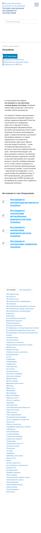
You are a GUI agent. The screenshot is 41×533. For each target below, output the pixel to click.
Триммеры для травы (14, 456)
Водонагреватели (13, 323)
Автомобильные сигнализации (18, 311)
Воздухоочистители (14, 325)
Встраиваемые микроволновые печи (20, 330)
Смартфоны (10, 429)
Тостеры (9, 451)
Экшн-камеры (11, 475)
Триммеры (10, 453)
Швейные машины (13, 472)
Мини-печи (10, 388)
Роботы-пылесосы (13, 424)
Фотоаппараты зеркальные (17, 465)
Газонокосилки (12, 340)
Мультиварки (11, 393)
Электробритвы (12, 482)
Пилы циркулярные (13, 415)
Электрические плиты (14, 480)
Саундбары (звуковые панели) (18, 427)
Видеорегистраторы (14, 321)
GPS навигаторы (12, 294)
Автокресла (11, 297)
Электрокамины (12, 489)
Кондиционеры (12, 354)
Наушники (10, 403)
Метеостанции (12, 381)
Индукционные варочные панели (19, 345)
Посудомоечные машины (16, 417)
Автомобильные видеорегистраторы (20, 306)
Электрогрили (11, 487)
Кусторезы (10, 369)
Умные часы (11, 458)
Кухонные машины (13, 376)
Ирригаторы (11, 347)
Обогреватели (11, 405)
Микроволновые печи (14, 383)
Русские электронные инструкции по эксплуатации (13, 10)
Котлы (8, 357)
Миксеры (9, 386)
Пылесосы (10, 422)
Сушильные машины (14, 439)
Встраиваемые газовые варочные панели (22, 328)
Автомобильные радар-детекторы (20, 309)
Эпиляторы (10, 492)
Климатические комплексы (17, 352)
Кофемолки (10, 364)
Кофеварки (10, 359)
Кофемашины (11, 362)
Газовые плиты (12, 338)
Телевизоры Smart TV (14, 444)
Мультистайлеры (12, 395)
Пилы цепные (11, 412)
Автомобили (11, 304)
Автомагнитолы (12, 299)
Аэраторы (10, 313)
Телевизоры (11, 441)
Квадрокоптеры (12, 350)
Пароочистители (12, 410)
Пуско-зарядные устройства (17, 419)
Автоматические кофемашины (18, 301)
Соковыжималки (12, 434)
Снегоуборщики (12, 432)
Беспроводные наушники (16, 318)
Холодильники (12, 470)
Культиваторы (11, 366)
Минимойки (10, 391)
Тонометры (10, 448)
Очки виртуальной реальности (18, 407)
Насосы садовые (13, 400)
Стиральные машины (14, 436)
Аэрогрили (10, 316)
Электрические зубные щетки (18, 477)
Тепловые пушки (12, 446)
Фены (8, 460)
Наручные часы (12, 398)
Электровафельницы (14, 485)
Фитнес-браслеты (13, 463)
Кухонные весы (12, 371)
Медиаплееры (11, 378)
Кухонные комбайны (14, 374)
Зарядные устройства (15, 342)
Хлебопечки (11, 468)
